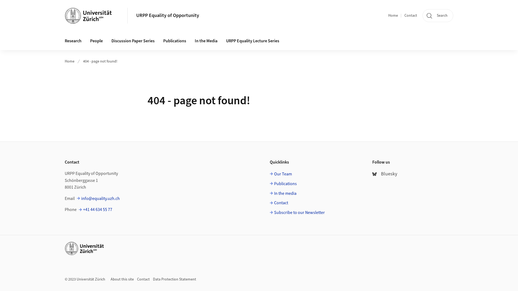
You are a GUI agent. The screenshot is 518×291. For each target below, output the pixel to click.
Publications (174, 41)
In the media (285, 193)
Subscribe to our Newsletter (299, 213)
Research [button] (73, 41)
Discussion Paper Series (133, 41)
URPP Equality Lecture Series (252, 41)
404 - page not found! (100, 61)
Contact (410, 15)
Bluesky (389, 174)
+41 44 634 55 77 (97, 210)
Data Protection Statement (174, 279)
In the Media (206, 41)
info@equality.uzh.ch (100, 199)
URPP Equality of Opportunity (167, 15)
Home (393, 15)
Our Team (283, 174)
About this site (122, 279)
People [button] (96, 41)
